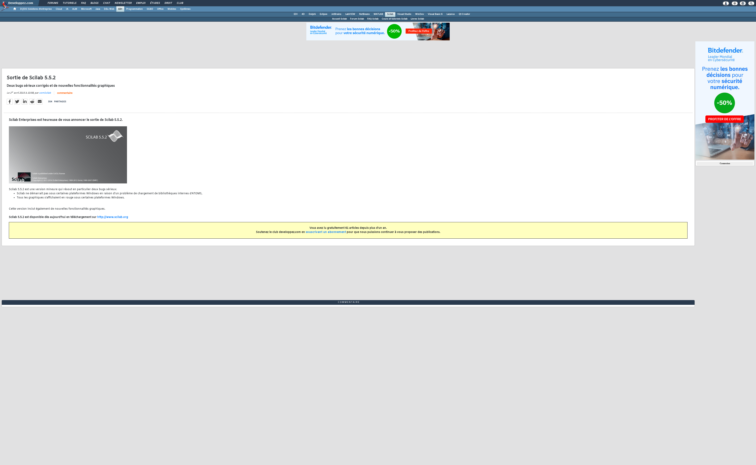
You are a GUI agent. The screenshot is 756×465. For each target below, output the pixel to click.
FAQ (83, 3)
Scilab (390, 14)
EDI (120, 9)
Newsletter (123, 3)
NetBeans (364, 14)
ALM (74, 9)
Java (97, 9)
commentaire (64, 93)
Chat (106, 3)
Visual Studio (404, 14)
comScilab (45, 93)
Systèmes (185, 9)
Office (160, 9)
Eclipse (323, 14)
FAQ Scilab (373, 19)
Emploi (141, 3)
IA (67, 9)
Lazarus (451, 14)
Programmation (134, 9)
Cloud (59, 9)
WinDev (419, 14)
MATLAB (378, 14)
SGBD (150, 9)
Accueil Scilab (339, 19)
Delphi (312, 14)
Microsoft (86, 9)
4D (303, 14)
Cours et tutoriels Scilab (395, 19)
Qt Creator (464, 14)
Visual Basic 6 (435, 14)
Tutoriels (69, 3)
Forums (52, 3)
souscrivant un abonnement (326, 232)
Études (155, 3)
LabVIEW (350, 14)
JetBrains (336, 14)
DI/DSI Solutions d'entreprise (36, 9)
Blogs (94, 3)
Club (179, 3)
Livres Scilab (417, 19)
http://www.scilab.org (112, 217)
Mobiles (172, 9)
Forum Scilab (357, 19)
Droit (168, 3)
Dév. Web (109, 9)
